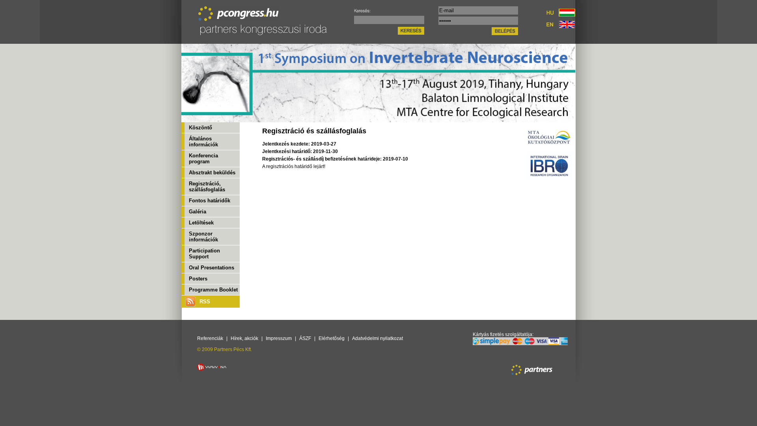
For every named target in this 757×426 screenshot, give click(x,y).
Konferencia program (203, 158)
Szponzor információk (203, 237)
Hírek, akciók (244, 338)
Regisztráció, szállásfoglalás (207, 186)
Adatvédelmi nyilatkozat (377, 338)
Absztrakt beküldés (212, 173)
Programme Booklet (213, 290)
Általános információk (203, 142)
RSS (205, 302)
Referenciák (210, 338)
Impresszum (279, 338)
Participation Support (204, 254)
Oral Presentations (211, 268)
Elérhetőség (332, 338)
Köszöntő (200, 128)
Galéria (197, 212)
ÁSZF (305, 338)
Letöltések (201, 223)
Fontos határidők (209, 201)
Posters (198, 279)
